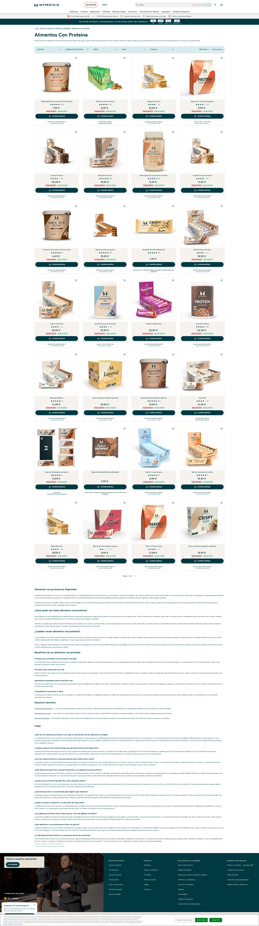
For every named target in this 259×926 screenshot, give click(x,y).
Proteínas (147, 875)
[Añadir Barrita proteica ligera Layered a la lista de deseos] (125, 503)
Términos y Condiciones (186, 880)
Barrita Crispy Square (153, 472)
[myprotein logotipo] (46, 5)
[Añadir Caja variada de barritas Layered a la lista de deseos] (125, 354)
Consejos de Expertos (181, 12)
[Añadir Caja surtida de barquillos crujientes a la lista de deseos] (222, 503)
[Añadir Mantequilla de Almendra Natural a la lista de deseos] (173, 354)
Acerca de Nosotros (185, 865)
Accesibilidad (182, 894)
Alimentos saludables (63, 28)
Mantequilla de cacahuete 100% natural (56, 101)
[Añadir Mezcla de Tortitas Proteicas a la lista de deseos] (222, 58)
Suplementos (95, 12)
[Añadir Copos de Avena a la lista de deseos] (76, 280)
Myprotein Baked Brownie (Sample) (105, 472)
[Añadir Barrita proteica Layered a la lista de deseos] (125, 206)
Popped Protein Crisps (42, 713)
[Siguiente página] (135, 576)
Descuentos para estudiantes (238, 880)
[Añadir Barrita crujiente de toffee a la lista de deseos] (222, 429)
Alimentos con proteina (81, 28)
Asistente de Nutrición (203, 5)
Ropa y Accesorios (151, 870)
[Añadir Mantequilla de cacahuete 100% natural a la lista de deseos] (76, 58)
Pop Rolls (202, 398)
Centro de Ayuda (115, 875)
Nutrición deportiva (47, 28)
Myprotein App (232, 875)
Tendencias (73, 12)
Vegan (146, 884)
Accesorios (132, 12)
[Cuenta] (215, 4)
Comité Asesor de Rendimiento (189, 904)
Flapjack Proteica (153, 101)
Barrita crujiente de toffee (202, 472)
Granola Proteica (202, 324)
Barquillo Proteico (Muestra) (154, 250)
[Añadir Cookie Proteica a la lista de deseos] (76, 132)
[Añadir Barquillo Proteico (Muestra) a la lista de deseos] (173, 206)
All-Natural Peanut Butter (43, 708)
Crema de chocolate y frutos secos (57, 250)
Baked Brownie (57, 546)
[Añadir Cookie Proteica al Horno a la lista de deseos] (222, 132)
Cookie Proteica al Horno (202, 175)
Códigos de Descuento (235, 870)
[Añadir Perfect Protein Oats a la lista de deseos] (173, 503)
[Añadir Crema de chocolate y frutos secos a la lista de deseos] (76, 206)
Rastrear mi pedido (115, 889)
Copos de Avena (56, 324)
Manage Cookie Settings (184, 920)
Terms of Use (18, 924)
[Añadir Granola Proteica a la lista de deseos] (222, 280)
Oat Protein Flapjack (41, 718)
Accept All (215, 920)
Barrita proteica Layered (105, 250)
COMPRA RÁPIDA (58, 116)
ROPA (104, 5)
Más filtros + (204, 49)
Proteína (84, 12)
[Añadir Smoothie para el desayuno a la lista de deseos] (125, 280)
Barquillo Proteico (105, 175)
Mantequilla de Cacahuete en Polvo (154, 175)
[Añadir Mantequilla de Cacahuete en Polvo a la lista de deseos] (173, 132)
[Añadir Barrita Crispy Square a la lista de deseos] (173, 429)
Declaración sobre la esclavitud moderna (192, 875)
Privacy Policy (7, 924)
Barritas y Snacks (119, 12)
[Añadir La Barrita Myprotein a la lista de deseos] (173, 280)
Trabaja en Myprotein (185, 899)
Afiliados (181, 889)
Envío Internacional (116, 884)
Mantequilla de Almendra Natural (154, 398)
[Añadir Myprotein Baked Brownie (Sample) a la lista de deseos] (125, 429)
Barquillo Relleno (56, 398)
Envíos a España (115, 894)
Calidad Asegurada (184, 870)
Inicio (37, 28)
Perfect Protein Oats (154, 546)
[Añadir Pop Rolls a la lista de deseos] (222, 354)
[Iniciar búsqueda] (136, 4)
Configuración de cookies (14, 893)
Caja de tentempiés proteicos (57, 472)
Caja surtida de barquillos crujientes (202, 546)
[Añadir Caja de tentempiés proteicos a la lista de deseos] (76, 429)
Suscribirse (13, 864)
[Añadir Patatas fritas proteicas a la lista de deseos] (125, 58)
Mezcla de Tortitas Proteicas (202, 101)
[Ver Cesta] (221, 5)
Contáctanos (114, 870)
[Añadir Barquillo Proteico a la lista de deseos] (125, 132)
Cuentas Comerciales (186, 884)
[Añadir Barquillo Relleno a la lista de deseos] (76, 354)
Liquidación (165, 12)
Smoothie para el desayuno (105, 324)
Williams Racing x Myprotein (237, 884)
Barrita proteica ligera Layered (105, 546)
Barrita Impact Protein (202, 250)
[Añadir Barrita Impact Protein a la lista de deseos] (222, 206)
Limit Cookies (201, 920)
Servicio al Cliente (115, 865)
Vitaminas (106, 12)
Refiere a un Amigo (240, 865)
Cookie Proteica (56, 175)
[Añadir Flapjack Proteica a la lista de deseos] (173, 58)
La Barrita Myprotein (154, 324)
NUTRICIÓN (91, 5)
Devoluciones (114, 880)
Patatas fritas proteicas (105, 101)
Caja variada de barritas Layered (105, 398)
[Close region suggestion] (34, 904)
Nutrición (147, 865)
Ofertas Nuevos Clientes (149, 12)
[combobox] (173, 4)
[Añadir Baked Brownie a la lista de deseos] (76, 503)
